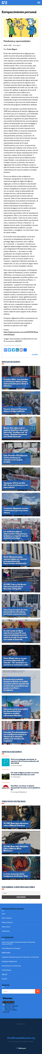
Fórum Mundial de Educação (11, 948)
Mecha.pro (22, 1048)
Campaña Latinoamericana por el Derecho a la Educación (20, 957)
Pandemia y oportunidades (17, 41)
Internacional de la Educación (11, 966)
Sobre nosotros (7, 918)
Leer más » (35, 354)
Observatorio (6, 927)
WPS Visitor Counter (15, 1012)
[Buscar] (37, 991)
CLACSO (4, 979)
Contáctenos (6, 931)
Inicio (3, 914)
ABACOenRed (6, 953)
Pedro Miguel (17, 45)
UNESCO (4, 974)
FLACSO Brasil (6, 970)
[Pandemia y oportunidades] (21, 27)
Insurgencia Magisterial (9, 961)
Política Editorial (7, 922)
